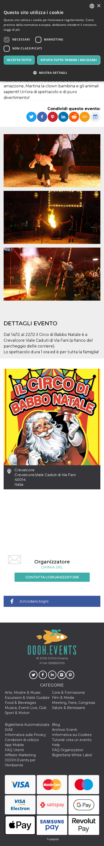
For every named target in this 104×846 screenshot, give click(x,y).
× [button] (98, 6)
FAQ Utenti (14, 750)
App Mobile (14, 745)
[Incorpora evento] (85, 117)
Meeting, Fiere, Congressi (73, 702)
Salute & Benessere (68, 708)
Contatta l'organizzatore (52, 577)
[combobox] (91, 6)
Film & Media (63, 697)
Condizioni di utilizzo (22, 740)
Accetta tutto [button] (19, 60)
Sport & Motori (17, 713)
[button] (52, 73)
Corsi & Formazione (68, 692)
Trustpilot (53, 839)
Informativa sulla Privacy (25, 735)
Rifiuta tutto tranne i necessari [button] (69, 60)
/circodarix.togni (34, 601)
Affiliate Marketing (20, 755)
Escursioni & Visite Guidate (27, 697)
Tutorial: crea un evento (72, 740)
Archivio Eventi (64, 730)
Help (56, 745)
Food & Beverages (20, 702)
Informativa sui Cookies (71, 735)
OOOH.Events (57, 658)
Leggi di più (12, 30)
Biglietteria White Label (72, 755)
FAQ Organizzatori (67, 750)
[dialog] (52, 40)
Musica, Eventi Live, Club (25, 708)
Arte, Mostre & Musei (22, 692)
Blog (56, 724)
